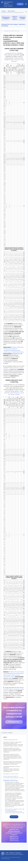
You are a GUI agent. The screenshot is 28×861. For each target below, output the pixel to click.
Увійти (20, 4)
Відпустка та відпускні (15, 18)
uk (26, 11)
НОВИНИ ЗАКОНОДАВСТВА (10, 739)
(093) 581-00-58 (14, 840)
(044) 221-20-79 (14, 836)
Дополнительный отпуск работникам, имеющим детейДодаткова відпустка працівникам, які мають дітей (12, 763)
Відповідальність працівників (6, 18)
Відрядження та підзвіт (23, 18)
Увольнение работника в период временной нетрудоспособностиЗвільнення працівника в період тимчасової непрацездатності (11, 769)
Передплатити (14, 721)
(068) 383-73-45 (14, 838)
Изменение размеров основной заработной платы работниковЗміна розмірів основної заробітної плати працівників (12, 750)
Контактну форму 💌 (14, 831)
